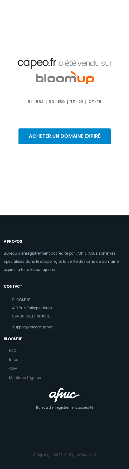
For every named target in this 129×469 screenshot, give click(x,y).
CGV (13, 368)
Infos (13, 359)
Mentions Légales (25, 377)
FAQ (12, 350)
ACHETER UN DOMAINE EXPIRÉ (65, 136)
